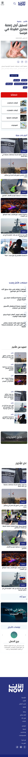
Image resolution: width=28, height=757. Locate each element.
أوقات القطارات (12, 110)
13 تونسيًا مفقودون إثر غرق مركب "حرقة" (15, 255)
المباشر (24, 726)
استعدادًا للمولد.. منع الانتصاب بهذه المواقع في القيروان (15, 215)
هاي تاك (23, 718)
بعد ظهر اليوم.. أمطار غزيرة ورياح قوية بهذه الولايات (14, 315)
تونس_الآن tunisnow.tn (20, 84)
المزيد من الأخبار (19, 347)
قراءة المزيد (14, 75)
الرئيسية (23, 697)
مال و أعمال (22, 704)
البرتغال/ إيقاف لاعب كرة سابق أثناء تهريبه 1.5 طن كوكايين (13, 290)
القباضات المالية (12, 117)
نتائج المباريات (14, 437)
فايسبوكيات (22, 735)
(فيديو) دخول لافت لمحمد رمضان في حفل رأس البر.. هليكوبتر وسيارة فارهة (14, 324)
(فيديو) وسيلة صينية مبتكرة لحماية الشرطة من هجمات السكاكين (14, 527)
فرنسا (25, 87)
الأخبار (25, 21)
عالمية (19, 21)
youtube (21, 747)
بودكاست (23, 732)
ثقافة (24, 707)
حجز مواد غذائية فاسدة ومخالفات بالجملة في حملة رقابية (14, 155)
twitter (17, 747)
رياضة (24, 712)
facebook (24, 747)
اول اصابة (24, 80)
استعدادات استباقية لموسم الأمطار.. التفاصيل (14, 195)
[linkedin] (17, 62)
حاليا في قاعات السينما (14, 612)
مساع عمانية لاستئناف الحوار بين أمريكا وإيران (15, 298)
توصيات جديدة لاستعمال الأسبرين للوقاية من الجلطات (15, 307)
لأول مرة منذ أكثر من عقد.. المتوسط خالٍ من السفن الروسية (15, 236)
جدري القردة (9, 84)
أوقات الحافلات (12, 102)
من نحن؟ (23, 740)
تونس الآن (16, 80)
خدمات (24, 721)
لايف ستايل (23, 715)
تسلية (24, 729)
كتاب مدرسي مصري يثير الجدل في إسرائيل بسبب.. (15, 176)
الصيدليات (14, 125)
